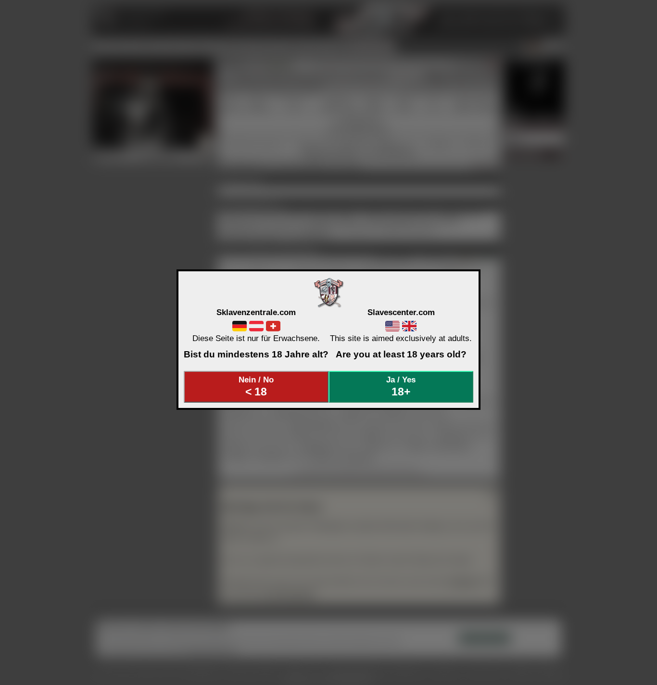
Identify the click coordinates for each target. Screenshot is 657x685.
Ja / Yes (401, 386)
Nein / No (256, 386)
